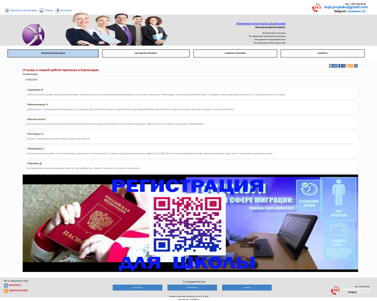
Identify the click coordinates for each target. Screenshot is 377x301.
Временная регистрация (53, 53)
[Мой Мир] (356, 66)
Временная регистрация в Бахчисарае (261, 23)
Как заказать (138, 287)
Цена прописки (192, 287)
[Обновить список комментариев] (40, 74)
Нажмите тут (357, 11)
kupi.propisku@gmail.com (346, 7)
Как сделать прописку (146, 53)
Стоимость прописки (235, 53)
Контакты (323, 53)
